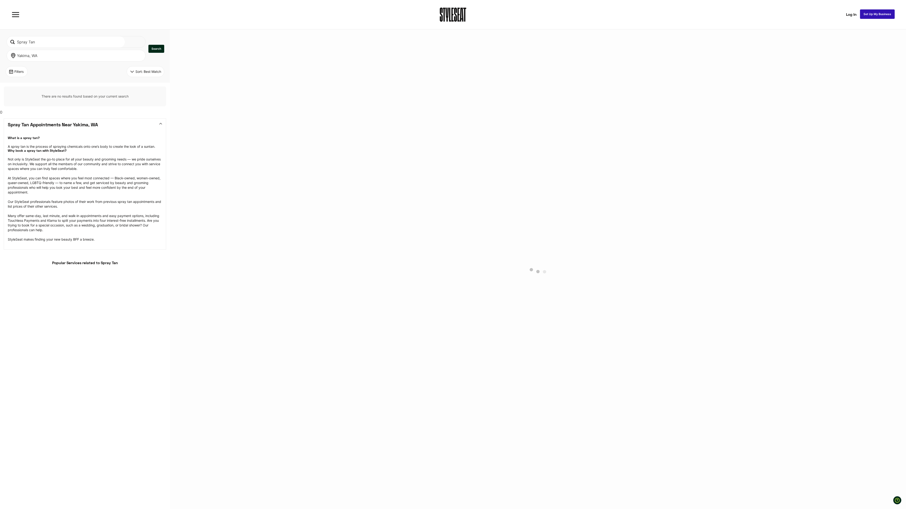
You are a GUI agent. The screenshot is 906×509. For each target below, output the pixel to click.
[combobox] (66, 42)
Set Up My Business (877, 14)
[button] (156, 49)
